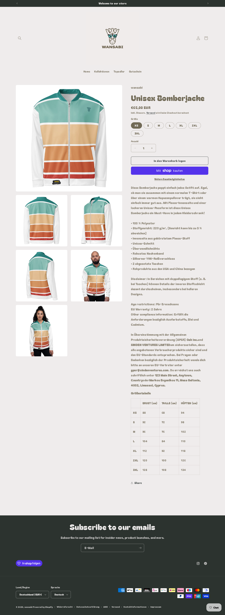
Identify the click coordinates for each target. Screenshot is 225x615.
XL (181, 125)
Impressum (155, 606)
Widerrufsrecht (65, 606)
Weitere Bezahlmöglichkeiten (169, 179)
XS (136, 125)
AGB (105, 606)
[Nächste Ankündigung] (208, 3)
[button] (20, 38)
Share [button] (138, 483)
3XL (137, 133)
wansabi (28, 606)
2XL (194, 125)
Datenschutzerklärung (87, 606)
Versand (150, 112)
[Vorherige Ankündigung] (17, 3)
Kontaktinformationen (135, 606)
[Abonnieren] (140, 548)
